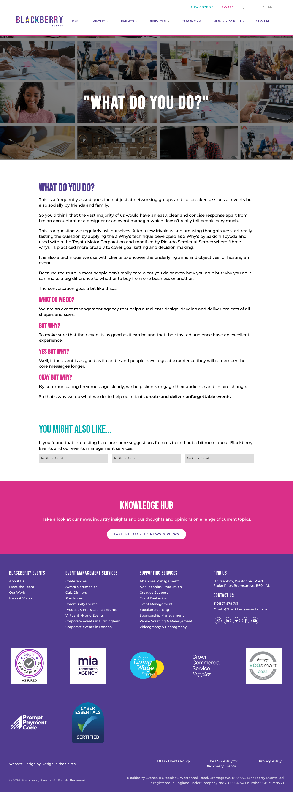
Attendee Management (159, 581)
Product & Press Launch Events (91, 610)
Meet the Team (21, 587)
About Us (16, 581)
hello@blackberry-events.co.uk (241, 609)
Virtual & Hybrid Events (84, 615)
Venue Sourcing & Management (166, 621)
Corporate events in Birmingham (92, 621)
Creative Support (154, 592)
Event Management (156, 604)
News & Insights (228, 21)
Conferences (76, 581)
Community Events (81, 604)
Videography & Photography (163, 627)
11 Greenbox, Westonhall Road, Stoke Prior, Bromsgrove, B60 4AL (242, 583)
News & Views (20, 598)
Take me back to (146, 534)
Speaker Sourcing (154, 610)
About (99, 21)
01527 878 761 (226, 603)
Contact (264, 21)
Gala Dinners (76, 592)
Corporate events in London (88, 627)
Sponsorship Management (162, 615)
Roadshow (74, 598)
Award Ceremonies (81, 587)
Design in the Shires (59, 764)
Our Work (191, 21)
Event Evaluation (153, 598)
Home (75, 21)
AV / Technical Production (161, 587)
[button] (101, 21)
